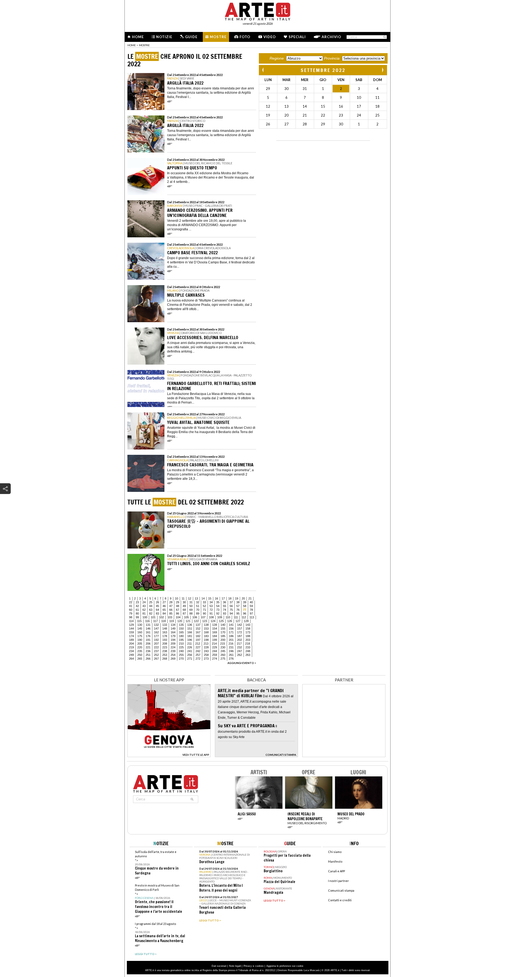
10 (176, 598)
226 (189, 647)
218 (247, 643)
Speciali (297, 37)
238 (164, 651)
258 (206, 654)
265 (139, 658)
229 (214, 647)
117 (155, 621)
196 (189, 639)
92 (217, 613)
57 (238, 606)
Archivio (331, 37)
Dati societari (219, 966)
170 (222, 632)
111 (236, 617)
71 (204, 609)
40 (251, 602)
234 (131, 651)
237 (156, 651)
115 (139, 621)
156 (231, 628)
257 (198, 654)
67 (177, 609)
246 (231, 651)
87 (184, 613)
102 (161, 617)
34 (211, 602)
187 (239, 636)
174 (131, 636)
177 (156, 636)
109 (219, 617)
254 (173, 654)
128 (246, 621)
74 (224, 609)
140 (222, 624)
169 (214, 632)
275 (222, 658)
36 (224, 602)
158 (247, 628)
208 (164, 643)
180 (181, 636)
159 (131, 632)
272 (198, 658)
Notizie (164, 37)
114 (131, 621)
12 (189, 598)
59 (251, 606)
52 (204, 606)
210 (181, 643)
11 (183, 598)
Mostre (218, 37)
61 (137, 609)
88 (191, 613)
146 (148, 628)
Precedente (263, 70)
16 (216, 598)
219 (131, 647)
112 (243, 617)
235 (139, 651)
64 (157, 609)
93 (224, 613)
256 (189, 654)
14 (203, 598)
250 (139, 654)
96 (244, 613)
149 (173, 628)
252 (156, 654)
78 (251, 609)
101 (153, 617)
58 (244, 606)
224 (173, 647)
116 (147, 621)
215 (222, 643)
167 (198, 632)
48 (177, 606)
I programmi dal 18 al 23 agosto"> (160, 932)
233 (247, 647)
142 (239, 624)
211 (189, 643)
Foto (245, 37)
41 (130, 606)
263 (247, 654)
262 (239, 654)
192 (156, 639)
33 (204, 602)
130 (139, 624)
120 (179, 621)
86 (177, 613)
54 (217, 606)
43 (144, 606)
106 (194, 617)
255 (181, 654)
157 (239, 628)
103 (169, 617)
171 (231, 632)
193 (164, 639)
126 (229, 621)
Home (138, 37)
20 (243, 598)
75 (231, 609)
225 (181, 647)
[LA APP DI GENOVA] (169, 756)
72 (211, 609)
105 (186, 617)
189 (131, 639)
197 (198, 639)
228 (206, 647)
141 (231, 624)
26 (157, 602)
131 (148, 624)
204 (131, 643)
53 (211, 606)
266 (148, 658)
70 (197, 609)
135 (181, 624)
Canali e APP (336, 871)
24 (144, 602)
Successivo (382, 70)
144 (131, 628)
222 (156, 647)
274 (214, 658)
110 (228, 617)
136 (189, 624)
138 (206, 624)
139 (214, 624)
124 (213, 621)
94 (231, 613)
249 (131, 654)
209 (173, 643)
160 (139, 632)
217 (239, 643)
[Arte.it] (257, 10)
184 (214, 636)
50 (191, 606)
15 (209, 598)
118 (163, 621)
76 (238, 609)
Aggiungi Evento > (241, 662)
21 (250, 598)
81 (144, 613)
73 (217, 609)
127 (238, 621)
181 (189, 636)
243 (206, 651)
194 (173, 639)
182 (198, 636)
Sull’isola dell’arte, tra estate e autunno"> (157, 863)
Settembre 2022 (323, 70)
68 (184, 609)
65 (164, 609)
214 (214, 643)
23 (137, 602)
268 (164, 658)
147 (156, 628)
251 (148, 654)
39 (244, 602)
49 (184, 606)
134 (173, 624)
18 (229, 598)
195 (181, 639)
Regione (277, 58)
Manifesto (335, 861)
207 (156, 643)
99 (137, 617)
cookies (259, 966)
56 (231, 606)
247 (239, 651)
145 (139, 628)
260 (222, 654)
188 (247, 636)
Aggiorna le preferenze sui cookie (284, 966)
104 (178, 617)
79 (130, 613)
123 (204, 621)
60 (130, 609)
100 (144, 617)
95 (238, 613)
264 (131, 658)
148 (164, 628)
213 (206, 643)
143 (247, 624)
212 (197, 643)
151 (189, 628)
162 (156, 632)
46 (164, 606)
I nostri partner (338, 880)
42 (137, 606)
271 (189, 658)
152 (198, 628)
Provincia (332, 58)
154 (214, 628)
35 (217, 602)
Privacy (248, 966)
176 (148, 636)
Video (269, 37)
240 (181, 651)
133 (164, 624)
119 (171, 621)
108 (211, 617)
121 (188, 621)
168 (206, 632)
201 (231, 639)
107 (203, 617)
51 (197, 606)
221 (148, 647)
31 (191, 602)
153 (206, 628)
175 (139, 636)
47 (170, 606)
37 (231, 602)
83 (157, 613)
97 (251, 613)
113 (251, 617)
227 (198, 647)
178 (164, 636)
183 (206, 636)
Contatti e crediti (340, 900)
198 (206, 639)
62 (144, 609)
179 (173, 636)
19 (236, 598)
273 (206, 658)
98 (130, 617)
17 (223, 598)
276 (231, 658)
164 (173, 632)
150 (181, 628)
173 (247, 632)
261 (231, 654)
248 (247, 651)
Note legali (235, 966)
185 (222, 636)
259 (214, 654)
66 (170, 609)
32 (197, 602)
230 (222, 647)
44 (150, 606)
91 (211, 613)
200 (222, 639)
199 (214, 639)
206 (148, 643)
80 (137, 613)
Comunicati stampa (341, 890)
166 (189, 632)
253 (164, 654)
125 (221, 621)
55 (224, 606)
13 (196, 598)
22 (130, 602)
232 (239, 647)
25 (150, 602)
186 (231, 636)
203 (247, 639)
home (131, 45)
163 (164, 632)
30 (184, 602)
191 (148, 639)
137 (198, 624)
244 (214, 651)
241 (189, 651)
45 (157, 606)
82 (150, 613)
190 (139, 639)
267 (156, 658)
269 (173, 658)
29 (177, 602)
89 (197, 613)
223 (164, 647)
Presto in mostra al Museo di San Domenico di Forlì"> (158, 899)
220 (139, 647)
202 (239, 639)
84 (164, 613)
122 (196, 621)
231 (231, 647)
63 (150, 609)
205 (139, 643)
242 (198, 651)
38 (238, 602)
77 (244, 609)
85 (170, 613)
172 (239, 632)
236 (148, 651)
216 (231, 643)
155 (222, 628)
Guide (191, 37)
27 (164, 602)
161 (148, 632)
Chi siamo (334, 851)
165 (181, 632)
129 (131, 624)
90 (204, 613)
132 (156, 624)
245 (222, 651)
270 (181, 658)
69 (191, 609)
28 (170, 602)
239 (173, 651)
